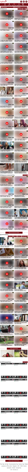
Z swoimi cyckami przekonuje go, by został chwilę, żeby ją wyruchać (6, 63)
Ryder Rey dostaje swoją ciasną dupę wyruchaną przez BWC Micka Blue (6, 268)
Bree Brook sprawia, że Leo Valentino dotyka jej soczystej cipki (20, 172)
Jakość (19, 236)
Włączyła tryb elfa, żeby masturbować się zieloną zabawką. (19, 196)
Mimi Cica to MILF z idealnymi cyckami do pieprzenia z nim (20, 279)
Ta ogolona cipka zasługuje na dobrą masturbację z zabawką (6, 229)
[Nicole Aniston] (3, 447)
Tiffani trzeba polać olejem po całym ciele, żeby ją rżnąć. (20, 140)
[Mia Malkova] (3, 431)
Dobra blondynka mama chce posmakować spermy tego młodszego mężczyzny (20, 246)
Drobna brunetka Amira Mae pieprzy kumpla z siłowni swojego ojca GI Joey (20, 107)
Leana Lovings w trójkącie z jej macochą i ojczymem (6, 246)
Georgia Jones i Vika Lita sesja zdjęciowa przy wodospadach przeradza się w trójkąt (20, 257)
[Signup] (24, 2)
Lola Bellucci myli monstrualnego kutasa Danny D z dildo (6, 345)
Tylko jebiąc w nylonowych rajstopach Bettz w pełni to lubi (20, 41)
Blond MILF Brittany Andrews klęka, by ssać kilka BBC (20, 345)
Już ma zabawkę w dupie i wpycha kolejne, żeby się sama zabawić (20, 229)
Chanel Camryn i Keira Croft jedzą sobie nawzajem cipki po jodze (6, 52)
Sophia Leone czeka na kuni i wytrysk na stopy (20, 96)
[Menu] (26, 2)
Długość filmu (24, 236)
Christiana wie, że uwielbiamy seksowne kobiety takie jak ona (20, 161)
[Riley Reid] (16, 382)
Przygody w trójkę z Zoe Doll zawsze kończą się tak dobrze (6, 129)
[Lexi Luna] (16, 446)
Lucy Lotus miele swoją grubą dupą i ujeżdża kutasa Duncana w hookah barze (6, 323)
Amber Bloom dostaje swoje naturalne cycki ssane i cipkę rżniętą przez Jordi (20, 268)
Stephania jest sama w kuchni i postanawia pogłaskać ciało (20, 118)
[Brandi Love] (3, 399)
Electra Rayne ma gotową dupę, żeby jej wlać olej (6, 85)
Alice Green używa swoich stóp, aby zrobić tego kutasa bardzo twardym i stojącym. (6, 118)
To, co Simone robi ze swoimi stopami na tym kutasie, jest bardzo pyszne (6, 140)
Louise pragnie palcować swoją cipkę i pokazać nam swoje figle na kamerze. (20, 218)
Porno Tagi (2, 464)
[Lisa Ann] (16, 366)
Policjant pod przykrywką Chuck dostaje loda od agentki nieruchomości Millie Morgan (6, 150)
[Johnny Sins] (3, 367)
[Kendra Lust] (16, 431)
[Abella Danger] (3, 415)
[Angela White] (16, 399)
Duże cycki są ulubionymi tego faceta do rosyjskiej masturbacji (6, 290)
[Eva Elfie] (16, 414)
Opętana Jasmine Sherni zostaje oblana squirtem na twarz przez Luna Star (6, 312)
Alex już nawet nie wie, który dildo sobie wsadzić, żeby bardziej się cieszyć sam (6, 207)
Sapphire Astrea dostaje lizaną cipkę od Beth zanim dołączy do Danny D (20, 312)
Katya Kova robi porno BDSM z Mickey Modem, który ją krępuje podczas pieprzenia (6, 96)
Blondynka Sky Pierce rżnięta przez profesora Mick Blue (6, 257)
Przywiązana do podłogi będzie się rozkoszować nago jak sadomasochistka (6, 19)
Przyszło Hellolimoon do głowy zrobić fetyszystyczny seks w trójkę (20, 129)
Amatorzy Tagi (21, 464)
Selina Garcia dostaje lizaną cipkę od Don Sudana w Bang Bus (20, 52)
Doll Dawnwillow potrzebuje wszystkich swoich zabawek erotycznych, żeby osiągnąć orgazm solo (6, 218)
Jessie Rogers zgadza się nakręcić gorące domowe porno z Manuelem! (20, 150)
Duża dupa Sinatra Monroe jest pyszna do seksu (20, 74)
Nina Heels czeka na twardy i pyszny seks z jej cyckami (6, 74)
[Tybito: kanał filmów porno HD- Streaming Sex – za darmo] (3, 1)
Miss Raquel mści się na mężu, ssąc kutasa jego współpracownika (20, 323)
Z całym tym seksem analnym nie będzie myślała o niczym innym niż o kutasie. (6, 41)
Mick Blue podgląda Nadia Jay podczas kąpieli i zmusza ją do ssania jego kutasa (6, 172)
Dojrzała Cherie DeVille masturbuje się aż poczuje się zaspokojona (6, 334)
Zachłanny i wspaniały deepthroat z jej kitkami (5, 279)
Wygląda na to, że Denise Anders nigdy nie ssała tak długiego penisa (19, 19)
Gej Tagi (6, 464)
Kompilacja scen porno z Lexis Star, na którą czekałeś (6, 30)
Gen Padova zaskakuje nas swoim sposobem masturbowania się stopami (20, 63)
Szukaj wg (24, 175)
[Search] (21, 2)
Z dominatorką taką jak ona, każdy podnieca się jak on (20, 185)
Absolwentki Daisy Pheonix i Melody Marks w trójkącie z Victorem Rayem (6, 107)
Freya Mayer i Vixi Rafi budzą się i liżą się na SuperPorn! (21, 334)
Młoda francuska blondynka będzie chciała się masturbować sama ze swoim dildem (20, 207)
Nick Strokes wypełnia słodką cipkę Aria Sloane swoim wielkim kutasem (6, 301)
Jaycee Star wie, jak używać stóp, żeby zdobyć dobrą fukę (20, 85)
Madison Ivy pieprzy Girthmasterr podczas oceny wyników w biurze (20, 290)
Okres (15, 236)
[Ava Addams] (3, 383)
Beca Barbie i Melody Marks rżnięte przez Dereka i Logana (20, 301)
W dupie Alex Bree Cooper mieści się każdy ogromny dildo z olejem (6, 185)
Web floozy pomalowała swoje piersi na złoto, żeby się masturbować (6, 196)
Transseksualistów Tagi (13, 464)
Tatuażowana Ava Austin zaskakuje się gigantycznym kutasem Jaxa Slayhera (6, 161)
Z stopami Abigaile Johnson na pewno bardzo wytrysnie (20, 30)
